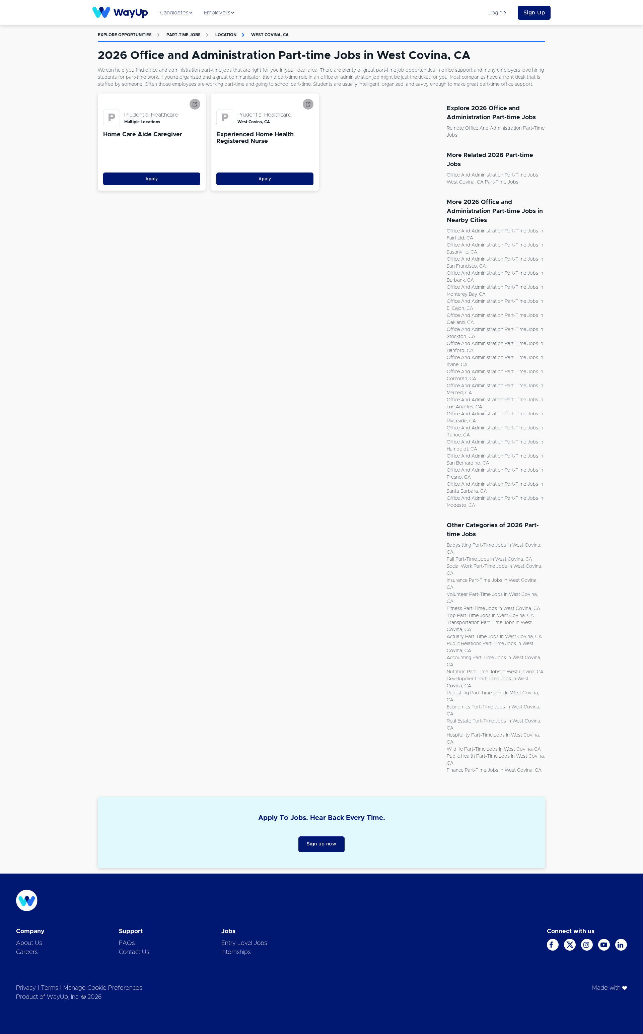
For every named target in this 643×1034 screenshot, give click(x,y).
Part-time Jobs (183, 35)
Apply (151, 179)
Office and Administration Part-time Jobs (492, 175)
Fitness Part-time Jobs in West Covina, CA (493, 608)
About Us (29, 943)
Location (225, 35)
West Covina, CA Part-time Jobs (482, 182)
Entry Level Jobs (244, 943)
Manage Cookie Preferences (102, 988)
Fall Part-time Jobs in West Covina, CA (489, 559)
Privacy (26, 988)
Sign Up (534, 12)
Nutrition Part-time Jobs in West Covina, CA (495, 672)
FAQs (127, 943)
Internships (236, 952)
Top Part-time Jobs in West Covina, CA (490, 615)
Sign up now (322, 844)
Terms (49, 988)
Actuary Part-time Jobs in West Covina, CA (494, 636)
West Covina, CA (270, 35)
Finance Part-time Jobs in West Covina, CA (494, 770)
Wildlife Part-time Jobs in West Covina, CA (494, 749)
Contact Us (134, 952)
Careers (27, 952)
